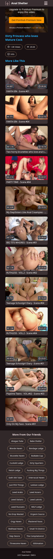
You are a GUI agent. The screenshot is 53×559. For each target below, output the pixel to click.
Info (12, 54)
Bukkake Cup (37, 455)
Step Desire (14, 536)
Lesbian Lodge (37, 485)
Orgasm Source (37, 514)
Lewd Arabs (17, 492)
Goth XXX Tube (15, 477)
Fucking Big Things (35, 470)
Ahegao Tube (17, 441)
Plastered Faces (35, 521)
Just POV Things (16, 485)
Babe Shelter (36, 441)
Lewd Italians (17, 499)
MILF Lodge (36, 507)
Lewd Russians (18, 507)
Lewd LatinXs (36, 499)
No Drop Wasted (16, 514)
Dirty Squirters (36, 463)
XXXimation (38, 543)
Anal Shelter (19, 3)
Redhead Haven (15, 528)
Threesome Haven (18, 543)
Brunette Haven (17, 455)
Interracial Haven (36, 477)
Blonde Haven (16, 448)
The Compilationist (35, 536)
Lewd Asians (35, 492)
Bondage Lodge (36, 448)
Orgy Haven (16, 521)
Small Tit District (37, 528)
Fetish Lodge (14, 470)
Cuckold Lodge (16, 463)
